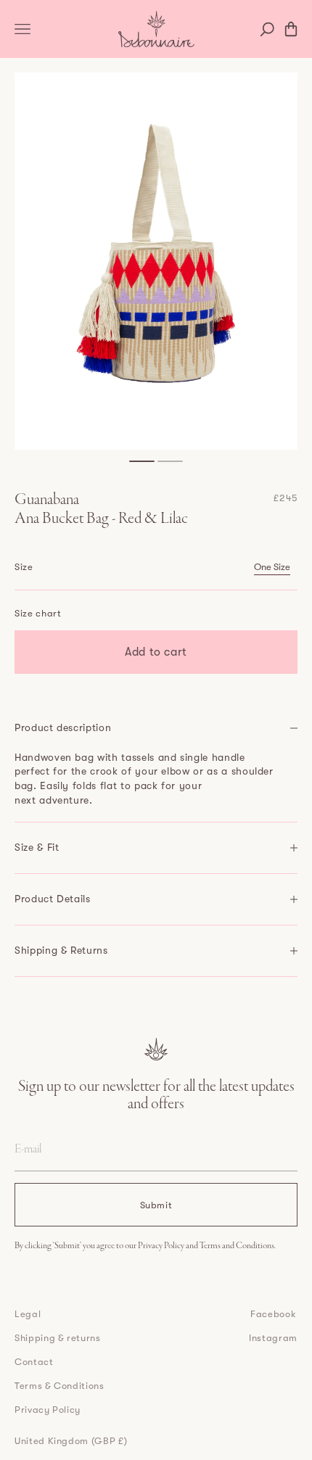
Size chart (38, 613)
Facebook (273, 1313)
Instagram (273, 1337)
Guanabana (47, 500)
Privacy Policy (162, 1246)
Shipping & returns (58, 1337)
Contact (34, 1361)
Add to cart (156, 652)
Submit (156, 1205)
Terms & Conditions (59, 1385)
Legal (28, 1313)
